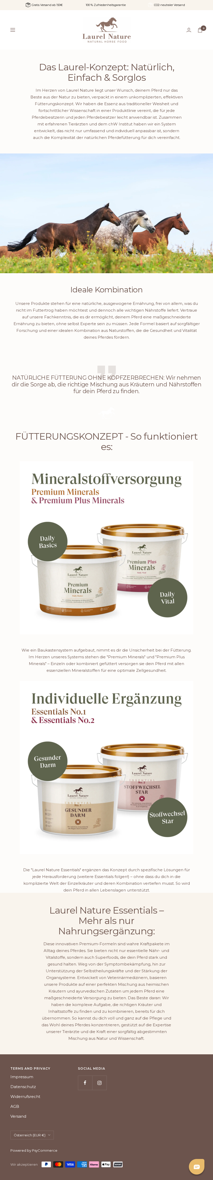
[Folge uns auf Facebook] (85, 1083)
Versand (18, 1116)
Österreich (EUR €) (29, 1135)
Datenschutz (23, 1086)
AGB (14, 1106)
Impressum (21, 1076)
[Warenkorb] (200, 30)
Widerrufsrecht (25, 1096)
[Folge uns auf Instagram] (99, 1083)
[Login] (189, 30)
